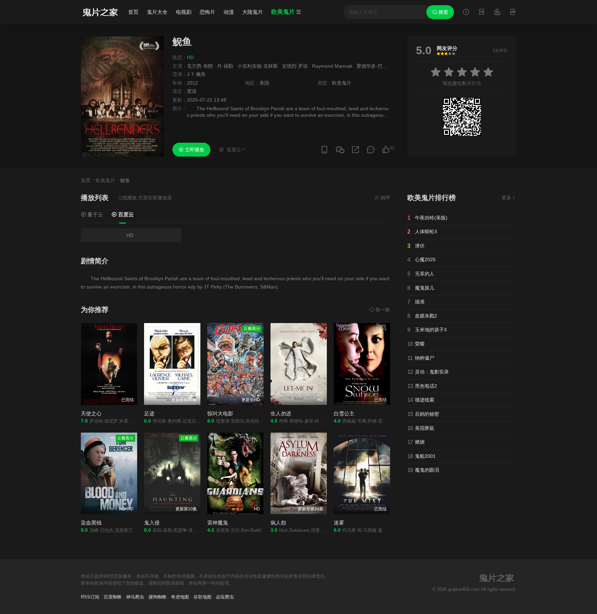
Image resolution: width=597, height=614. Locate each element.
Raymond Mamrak (332, 66)
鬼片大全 (157, 12)
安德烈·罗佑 (295, 66)
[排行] (497, 13)
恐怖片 (207, 12)
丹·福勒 (225, 66)
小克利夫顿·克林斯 (257, 66)
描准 (416, 302)
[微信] (339, 150)
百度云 (125, 214)
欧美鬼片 (105, 180)
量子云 (94, 214)
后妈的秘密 (423, 414)
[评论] (371, 149)
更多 (506, 197)
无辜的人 (420, 274)
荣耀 (416, 344)
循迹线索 (420, 400)
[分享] (355, 149)
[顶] (386, 149)
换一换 (382, 309)
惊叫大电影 (220, 413)
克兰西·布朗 (200, 66)
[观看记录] (466, 13)
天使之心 (91, 413)
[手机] (324, 149)
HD (129, 235)
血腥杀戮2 (422, 316)
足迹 (149, 413)
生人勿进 (281, 413)
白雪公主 (344, 413)
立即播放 (193, 149)
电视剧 (183, 12)
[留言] (512, 13)
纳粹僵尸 (420, 358)
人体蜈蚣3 (422, 232)
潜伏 (416, 246)
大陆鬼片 (252, 12)
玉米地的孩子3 (427, 330)
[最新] (481, 13)
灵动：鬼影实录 (428, 372)
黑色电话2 (422, 386)
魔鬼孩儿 (420, 288)
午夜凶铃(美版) (427, 218)
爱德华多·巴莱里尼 (377, 66)
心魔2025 (421, 260)
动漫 (229, 12)
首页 (133, 12)
